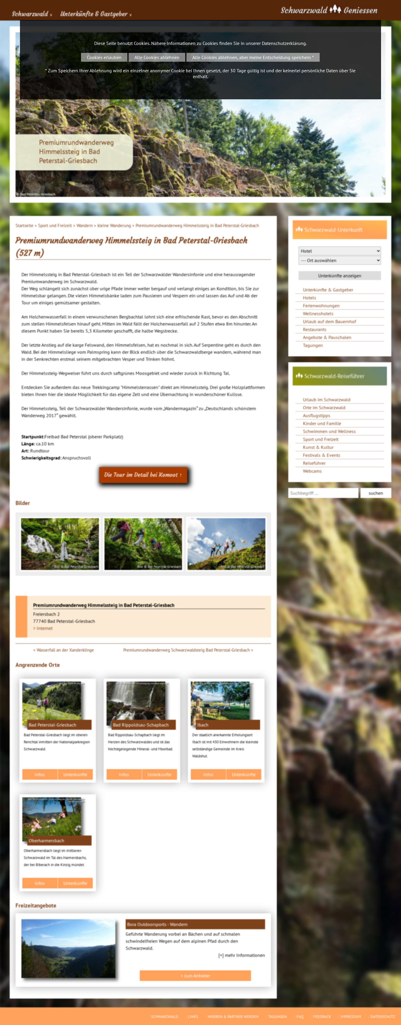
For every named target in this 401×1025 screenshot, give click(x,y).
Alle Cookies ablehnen (156, 57)
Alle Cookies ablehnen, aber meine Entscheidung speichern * (253, 57)
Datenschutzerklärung (284, 43)
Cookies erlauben (104, 57)
